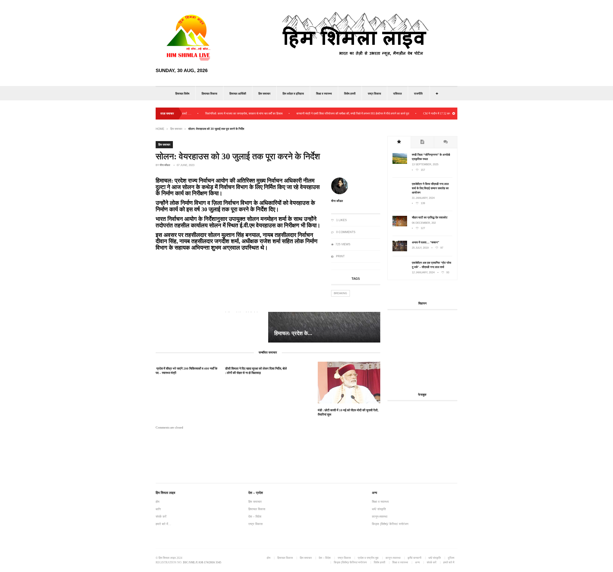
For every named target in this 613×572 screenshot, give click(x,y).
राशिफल (397, 93)
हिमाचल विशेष (182, 93)
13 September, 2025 (425, 164)
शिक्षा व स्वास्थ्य (324, 93)
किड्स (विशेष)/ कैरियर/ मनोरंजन (390, 524)
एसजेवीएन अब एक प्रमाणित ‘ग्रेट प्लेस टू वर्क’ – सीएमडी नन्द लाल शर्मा (431, 265)
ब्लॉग (158, 509)
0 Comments (345, 232)
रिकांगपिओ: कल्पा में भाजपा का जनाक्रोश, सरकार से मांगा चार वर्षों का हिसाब (229, 113)
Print (340, 256)
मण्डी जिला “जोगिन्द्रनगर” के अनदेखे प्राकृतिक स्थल (431, 157)
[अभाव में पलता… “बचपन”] (399, 250)
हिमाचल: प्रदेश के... (293, 333)
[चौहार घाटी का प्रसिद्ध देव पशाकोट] (399, 225)
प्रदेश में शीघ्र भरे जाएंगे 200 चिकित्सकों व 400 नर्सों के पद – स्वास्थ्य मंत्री (186, 371)
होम (157, 501)
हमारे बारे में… (163, 524)
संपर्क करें (161, 516)
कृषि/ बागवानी (414, 558)
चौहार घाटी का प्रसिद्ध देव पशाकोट (430, 217)
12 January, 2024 (423, 272)
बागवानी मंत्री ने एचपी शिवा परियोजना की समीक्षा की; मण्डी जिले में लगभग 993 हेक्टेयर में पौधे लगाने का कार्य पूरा (338, 113)
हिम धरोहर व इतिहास (293, 93)
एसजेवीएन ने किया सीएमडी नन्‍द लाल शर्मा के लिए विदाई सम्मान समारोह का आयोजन (430, 188)
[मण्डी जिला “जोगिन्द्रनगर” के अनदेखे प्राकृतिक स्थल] (399, 163)
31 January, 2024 (423, 197)
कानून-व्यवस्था (379, 516)
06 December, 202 (424, 222)
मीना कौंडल (165, 165)
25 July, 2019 (420, 247)
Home (160, 129)
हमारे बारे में (448, 562)
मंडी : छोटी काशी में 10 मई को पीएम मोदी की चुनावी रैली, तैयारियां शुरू (348, 412)
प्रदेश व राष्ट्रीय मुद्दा (368, 558)
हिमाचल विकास (209, 93)
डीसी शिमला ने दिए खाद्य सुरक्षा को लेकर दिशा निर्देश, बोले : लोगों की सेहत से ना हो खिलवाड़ (256, 371)
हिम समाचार (264, 93)
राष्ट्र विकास (374, 93)
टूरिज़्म (451, 558)
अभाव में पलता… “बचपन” (425, 242)
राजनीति (418, 93)
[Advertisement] (427, 348)
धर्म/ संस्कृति (379, 509)
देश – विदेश (254, 516)
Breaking (340, 293)
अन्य (417, 562)
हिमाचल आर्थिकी (237, 93)
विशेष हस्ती (350, 93)
